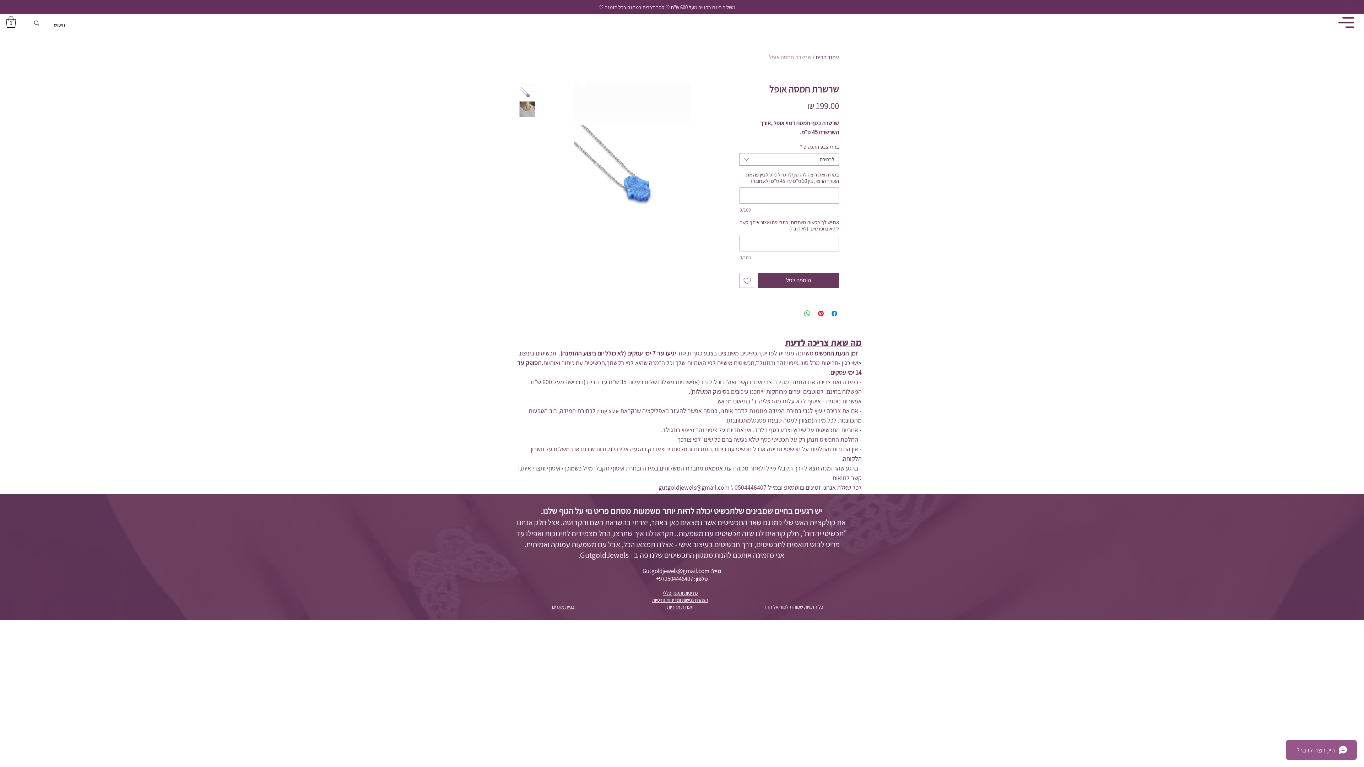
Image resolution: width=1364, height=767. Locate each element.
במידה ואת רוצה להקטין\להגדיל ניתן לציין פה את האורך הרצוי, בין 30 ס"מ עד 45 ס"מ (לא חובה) (792, 178)
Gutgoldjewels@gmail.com (676, 571)
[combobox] (789, 159)
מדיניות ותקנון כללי (680, 593)
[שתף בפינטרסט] (821, 313)
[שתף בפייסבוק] (834, 313)
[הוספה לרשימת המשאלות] (747, 280)
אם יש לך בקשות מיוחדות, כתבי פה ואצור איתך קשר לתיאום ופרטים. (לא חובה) (789, 225)
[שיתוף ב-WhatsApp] (807, 313)
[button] (11, 22)
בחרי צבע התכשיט (819, 147)
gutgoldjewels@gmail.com (694, 487)
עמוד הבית (827, 57)
